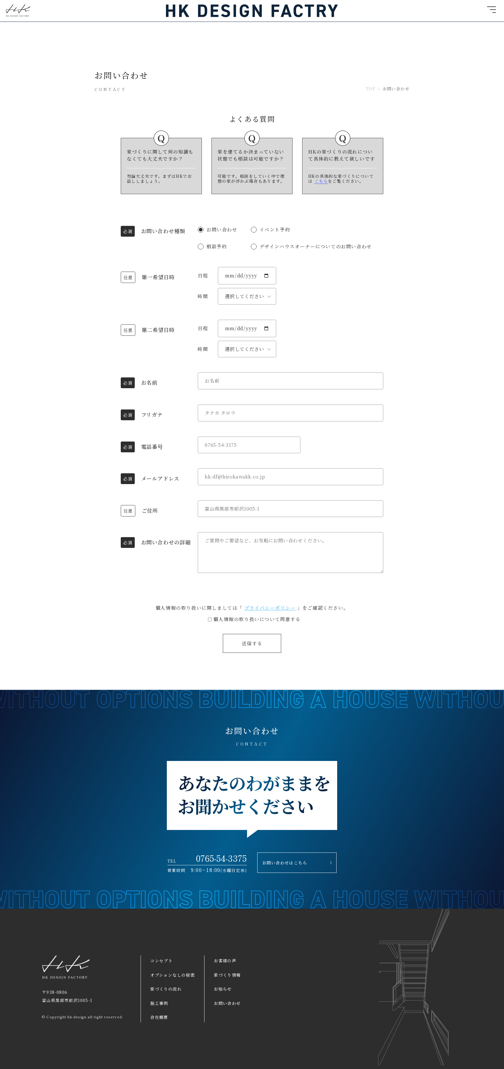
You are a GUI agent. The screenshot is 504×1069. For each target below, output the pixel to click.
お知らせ (223, 989)
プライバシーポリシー (270, 608)
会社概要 (159, 1017)
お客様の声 (225, 960)
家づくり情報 (227, 975)
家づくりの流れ (166, 989)
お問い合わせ (227, 1003)
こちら (321, 181)
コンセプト (161, 960)
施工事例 (159, 1003)
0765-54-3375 (221, 857)
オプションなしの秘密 (172, 975)
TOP (370, 88)
